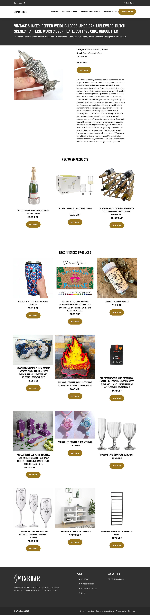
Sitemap (131, 611)
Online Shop (127, 12)
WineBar (55, 11)
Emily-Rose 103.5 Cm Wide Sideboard (75, 531)
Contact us (89, 611)
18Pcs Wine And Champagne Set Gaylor (117, 454)
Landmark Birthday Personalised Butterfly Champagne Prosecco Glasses (33, 534)
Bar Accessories (93, 49)
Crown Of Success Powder (117, 301)
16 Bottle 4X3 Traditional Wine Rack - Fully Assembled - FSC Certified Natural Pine (117, 211)
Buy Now (84, 70)
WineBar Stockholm (90, 11)
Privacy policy (121, 611)
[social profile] (24, 3)
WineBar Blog (110, 11)
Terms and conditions (105, 611)
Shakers (104, 49)
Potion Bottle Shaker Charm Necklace (75, 442)
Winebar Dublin (69, 11)
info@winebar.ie (128, 3)
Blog (83, 593)
